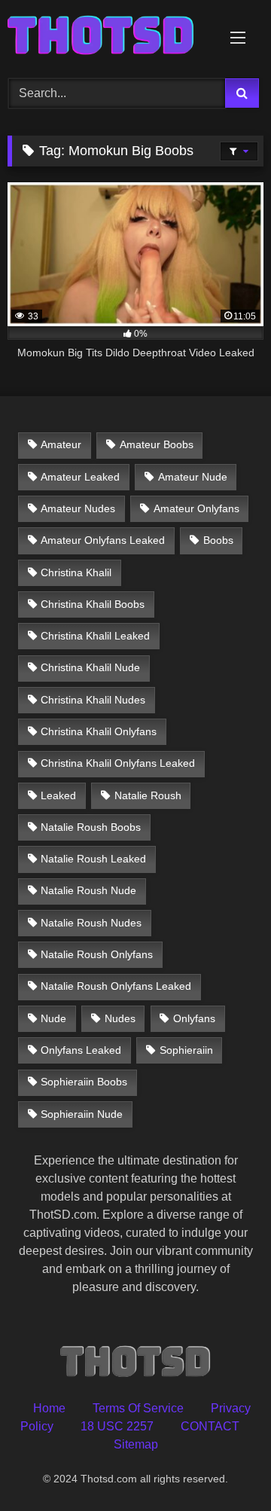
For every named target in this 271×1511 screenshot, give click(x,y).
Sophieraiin (186, 1050)
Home (49, 1408)
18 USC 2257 (117, 1426)
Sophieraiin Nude (82, 1114)
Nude (53, 1018)
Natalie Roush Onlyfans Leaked (116, 986)
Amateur (61, 444)
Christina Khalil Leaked (95, 636)
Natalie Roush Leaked (93, 859)
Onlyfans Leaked (81, 1050)
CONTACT (210, 1426)
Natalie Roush (147, 795)
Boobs (218, 540)
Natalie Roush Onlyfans (97, 954)
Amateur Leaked (80, 477)
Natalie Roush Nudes (91, 923)
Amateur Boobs (156, 444)
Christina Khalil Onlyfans (99, 731)
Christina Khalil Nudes (93, 700)
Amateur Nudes (78, 508)
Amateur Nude (192, 477)
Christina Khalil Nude (90, 667)
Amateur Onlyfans (196, 508)
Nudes (120, 1018)
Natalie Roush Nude (88, 890)
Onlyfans (194, 1018)
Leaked (58, 795)
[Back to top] (224, 1466)
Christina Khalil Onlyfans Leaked (118, 763)
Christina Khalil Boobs (93, 604)
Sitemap (136, 1444)
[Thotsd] (111, 37)
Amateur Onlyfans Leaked (103, 540)
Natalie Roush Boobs (91, 827)
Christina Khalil (76, 572)
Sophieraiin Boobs (84, 1082)
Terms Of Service (138, 1408)
